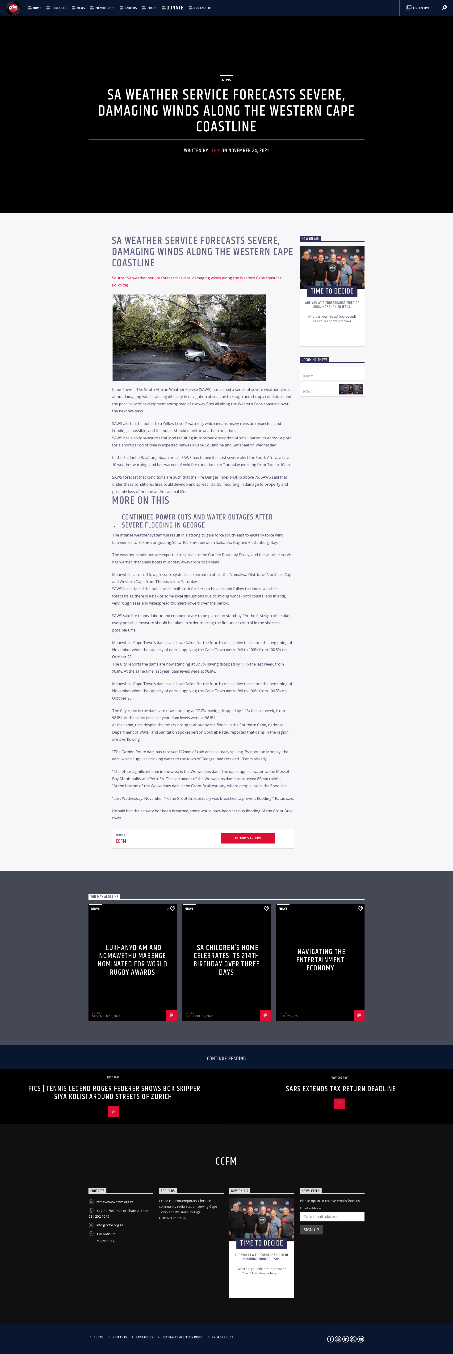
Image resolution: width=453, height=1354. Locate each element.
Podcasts (59, 8)
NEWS (81, 8)
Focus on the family (318, 371)
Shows (99, 1337)
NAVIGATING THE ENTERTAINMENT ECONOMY (321, 960)
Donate (175, 8)
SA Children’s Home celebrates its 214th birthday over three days (226, 960)
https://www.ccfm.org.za (115, 1202)
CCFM (215, 151)
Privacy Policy (222, 1337)
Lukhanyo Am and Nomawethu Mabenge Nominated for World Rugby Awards (132, 960)
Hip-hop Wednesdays (318, 387)
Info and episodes (332, 337)
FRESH (152, 8)
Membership (105, 8)
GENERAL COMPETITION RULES (183, 1337)
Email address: (311, 1208)
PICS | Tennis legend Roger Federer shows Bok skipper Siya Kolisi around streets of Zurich (114, 1093)
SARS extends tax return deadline (341, 1089)
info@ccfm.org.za (109, 1225)
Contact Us (203, 8)
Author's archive (248, 838)
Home (37, 8)
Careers (131, 8)
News (226, 80)
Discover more (171, 1218)
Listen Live (421, 8)
